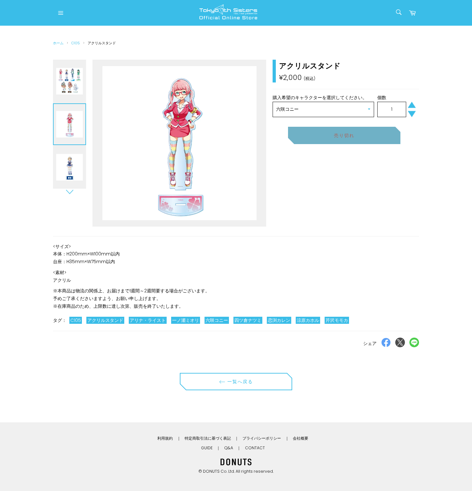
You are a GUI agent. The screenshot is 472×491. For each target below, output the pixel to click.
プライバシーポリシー (261, 438)
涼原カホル (308, 320)
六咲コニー (216, 320)
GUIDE (207, 448)
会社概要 (300, 438)
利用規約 (165, 438)
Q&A (228, 448)
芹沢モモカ (337, 320)
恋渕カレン (279, 320)
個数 (381, 97)
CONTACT (255, 448)
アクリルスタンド (105, 320)
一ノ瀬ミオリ (185, 320)
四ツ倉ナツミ (247, 320)
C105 (75, 43)
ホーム (58, 43)
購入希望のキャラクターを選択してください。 (320, 97)
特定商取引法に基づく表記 (208, 438)
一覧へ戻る (239, 381)
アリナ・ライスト (148, 320)
